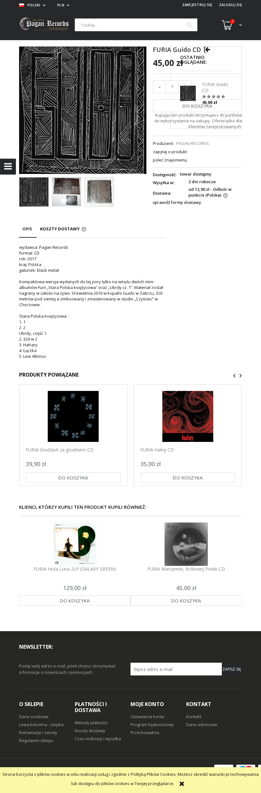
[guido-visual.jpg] (66, 191)
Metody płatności (91, 722)
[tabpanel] (92, 301)
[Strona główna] (47, 24)
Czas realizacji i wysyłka (98, 738)
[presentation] (234, 375)
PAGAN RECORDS (192, 143)
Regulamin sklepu (36, 740)
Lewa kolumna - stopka (41, 724)
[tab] (28, 232)
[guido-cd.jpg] (33, 191)
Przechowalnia (144, 732)
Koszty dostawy (90, 730)
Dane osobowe (34, 716)
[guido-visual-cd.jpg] (99, 191)
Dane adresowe (201, 724)
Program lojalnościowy (152, 724)
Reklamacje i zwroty (38, 732)
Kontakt (193, 716)
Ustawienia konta (147, 716)
